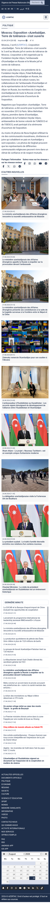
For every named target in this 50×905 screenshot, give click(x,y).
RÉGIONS (5, 787)
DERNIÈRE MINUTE (14, 602)
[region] (26, 685)
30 (47, 878)
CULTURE (5, 794)
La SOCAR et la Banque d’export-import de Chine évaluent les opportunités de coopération (24, 608)
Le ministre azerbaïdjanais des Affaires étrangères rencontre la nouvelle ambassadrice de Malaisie (24, 215)
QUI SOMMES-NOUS (9, 825)
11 (14, 871)
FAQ (3, 839)
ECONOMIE (6, 784)
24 (7, 878)
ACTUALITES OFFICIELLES (12, 774)
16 (47, 871)
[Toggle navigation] (45, 17)
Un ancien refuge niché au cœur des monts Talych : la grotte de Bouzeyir (22, 707)
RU (5, 9)
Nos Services (7, 832)
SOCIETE (5, 791)
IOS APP (4, 849)
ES (18, 9)
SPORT (4, 801)
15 (40, 871)
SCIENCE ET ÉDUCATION (11, 798)
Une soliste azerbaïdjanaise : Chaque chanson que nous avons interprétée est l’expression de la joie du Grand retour (24, 737)
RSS (3, 842)
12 (21, 871)
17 (7, 874)
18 (14, 874)
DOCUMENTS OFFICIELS (11, 778)
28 (34, 878)
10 (7, 871)
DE (12, 9)
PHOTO (4, 818)
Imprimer (22, 40)
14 (34, 871)
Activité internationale (13, 828)
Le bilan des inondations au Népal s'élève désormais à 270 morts (21, 697)
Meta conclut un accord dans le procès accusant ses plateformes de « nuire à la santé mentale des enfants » (24, 685)
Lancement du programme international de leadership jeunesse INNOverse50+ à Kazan (22, 619)
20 (28, 874)
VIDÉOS (4, 814)
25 (14, 878)
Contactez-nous (9, 822)
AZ (2, 9)
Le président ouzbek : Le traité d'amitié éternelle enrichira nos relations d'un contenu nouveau (23, 543)
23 (47, 874)
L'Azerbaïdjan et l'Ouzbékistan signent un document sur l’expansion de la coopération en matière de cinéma (23, 760)
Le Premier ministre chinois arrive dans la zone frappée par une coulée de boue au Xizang (23, 717)
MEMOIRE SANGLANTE (11, 808)
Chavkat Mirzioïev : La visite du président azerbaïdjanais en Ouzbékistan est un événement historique (23, 589)
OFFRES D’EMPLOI (8, 835)
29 (40, 878)
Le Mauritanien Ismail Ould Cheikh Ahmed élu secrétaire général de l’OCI (22, 661)
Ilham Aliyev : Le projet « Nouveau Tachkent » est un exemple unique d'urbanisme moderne (23, 452)
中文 (27, 9)
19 (21, 874)
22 (40, 874)
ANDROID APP (7, 846)
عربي (22, 9)
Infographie (7, 811)
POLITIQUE (8, 25)
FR (15, 9)
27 (28, 878)
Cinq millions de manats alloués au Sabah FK (23, 727)
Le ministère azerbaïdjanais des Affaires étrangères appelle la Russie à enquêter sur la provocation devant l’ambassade (22, 261)
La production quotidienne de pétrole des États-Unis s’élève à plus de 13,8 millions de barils (23, 640)
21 (34, 874)
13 (28, 871)
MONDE (4, 805)
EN (9, 9)
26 (21, 878)
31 (7, 882)
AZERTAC (21, 45)
